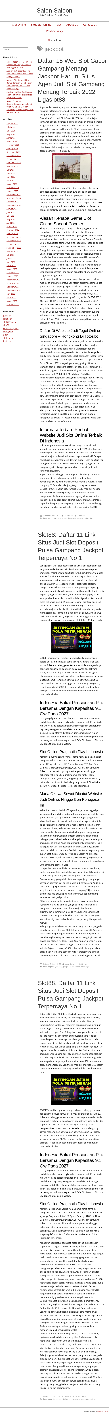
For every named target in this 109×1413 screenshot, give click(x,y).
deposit (51, 966)
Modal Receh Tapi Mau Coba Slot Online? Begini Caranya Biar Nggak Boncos (19, 65)
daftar (45, 518)
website (93, 1399)
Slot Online (19, 24)
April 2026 (11, 138)
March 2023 (12, 269)
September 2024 (14, 205)
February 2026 (13, 145)
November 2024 (14, 198)
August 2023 (12, 251)
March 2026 (12, 141)
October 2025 (12, 159)
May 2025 (11, 177)
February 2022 (13, 304)
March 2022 (12, 301)
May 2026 (11, 134)
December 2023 (13, 237)
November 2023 (14, 240)
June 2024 (11, 216)
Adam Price (68, 515)
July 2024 (10, 212)
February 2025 (13, 187)
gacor (50, 518)
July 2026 (10, 127)
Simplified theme (102, 1411)
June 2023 (11, 258)
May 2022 (11, 294)
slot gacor (8, 331)
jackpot (65, 518)
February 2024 (13, 230)
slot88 (77, 966)
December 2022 (13, 279)
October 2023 (12, 244)
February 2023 (13, 272)
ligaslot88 (72, 518)
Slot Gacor (82, 1396)
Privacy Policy (54, 31)
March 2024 (12, 226)
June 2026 (11, 130)
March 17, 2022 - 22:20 (51, 1396)
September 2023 (14, 248)
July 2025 (10, 170)
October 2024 (12, 201)
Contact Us (90, 24)
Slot (58, 24)
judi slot (7, 315)
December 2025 (13, 152)
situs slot (7, 318)
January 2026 (12, 148)
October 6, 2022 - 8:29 (51, 515)
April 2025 (11, 180)
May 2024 (11, 219)
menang (80, 518)
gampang (57, 518)
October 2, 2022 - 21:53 (52, 964)
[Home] (48, 40)
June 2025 (11, 173)
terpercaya (85, 966)
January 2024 (12, 233)
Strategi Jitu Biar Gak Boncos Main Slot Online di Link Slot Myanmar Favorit (19, 95)
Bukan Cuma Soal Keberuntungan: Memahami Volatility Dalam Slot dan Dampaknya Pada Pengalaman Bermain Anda (20, 107)
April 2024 (11, 223)
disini (6, 334)
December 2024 (13, 194)
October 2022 (12, 287)
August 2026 (12, 123)
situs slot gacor (10, 328)
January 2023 (12, 276)
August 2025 (12, 166)
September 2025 (14, 162)
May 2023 (11, 262)
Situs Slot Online (41, 24)
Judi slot (7, 341)
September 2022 (14, 290)
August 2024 (12, 208)
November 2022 (14, 283)
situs (91, 518)
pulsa (72, 966)
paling (86, 518)
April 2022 (11, 297)
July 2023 (10, 255)
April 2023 (11, 265)
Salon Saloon (54, 10)
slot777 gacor (10, 322)
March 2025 (12, 184)
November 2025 (14, 155)
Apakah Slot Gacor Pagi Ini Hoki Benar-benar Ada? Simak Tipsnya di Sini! (20, 74)
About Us (72, 24)
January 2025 (12, 191)
